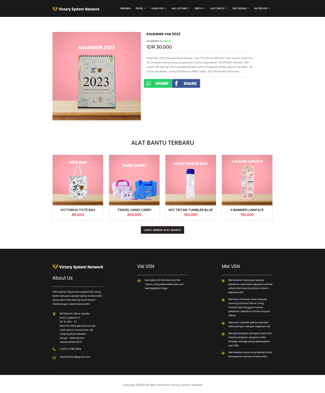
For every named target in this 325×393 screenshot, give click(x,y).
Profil (139, 8)
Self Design (239, 8)
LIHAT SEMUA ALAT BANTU (162, 230)
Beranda (126, 8)
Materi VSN (260, 8)
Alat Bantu (217, 8)
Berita (198, 8)
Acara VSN (157, 8)
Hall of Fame (179, 8)
